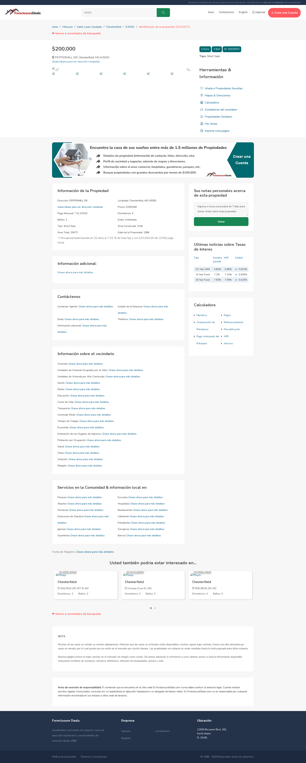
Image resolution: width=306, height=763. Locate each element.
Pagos (227, 315)
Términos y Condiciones (93, 756)
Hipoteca (202, 315)
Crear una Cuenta (286, 13)
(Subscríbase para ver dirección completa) (76, 61)
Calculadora (211, 103)
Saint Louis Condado (89, 27)
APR (226, 336)
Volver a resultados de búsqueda (78, 33)
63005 (130, 27)
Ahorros (228, 343)
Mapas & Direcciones (217, 95)
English (243, 12)
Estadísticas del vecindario (220, 110)
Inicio (211, 12)
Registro (126, 738)
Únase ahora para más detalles (75, 272)
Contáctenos (226, 12)
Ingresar (260, 12)
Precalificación (232, 329)
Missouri (67, 27)
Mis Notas (210, 124)
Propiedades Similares (218, 117)
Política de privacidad (64, 756)
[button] (151, 608)
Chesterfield (113, 27)
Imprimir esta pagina (216, 131)
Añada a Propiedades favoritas (223, 88)
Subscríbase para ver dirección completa (80, 207)
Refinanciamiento (233, 322)
